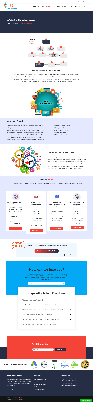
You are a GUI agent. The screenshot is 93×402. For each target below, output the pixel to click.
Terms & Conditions (11, 397)
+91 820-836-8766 (67, 1)
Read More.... (13, 385)
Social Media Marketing (39, 387)
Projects (64, 6)
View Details (16, 228)
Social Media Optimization (40, 384)
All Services (15, 23)
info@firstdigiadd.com (71, 385)
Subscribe (60, 349)
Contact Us (82, 6)
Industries (56, 6)
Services (48, 6)
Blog (76, 6)
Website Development (39, 389)
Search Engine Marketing (40, 382)
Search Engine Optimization (40, 379)
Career (70, 6)
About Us (40, 6)
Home (34, 6)
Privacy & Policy (18, 397)
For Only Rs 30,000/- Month (46, 251)
